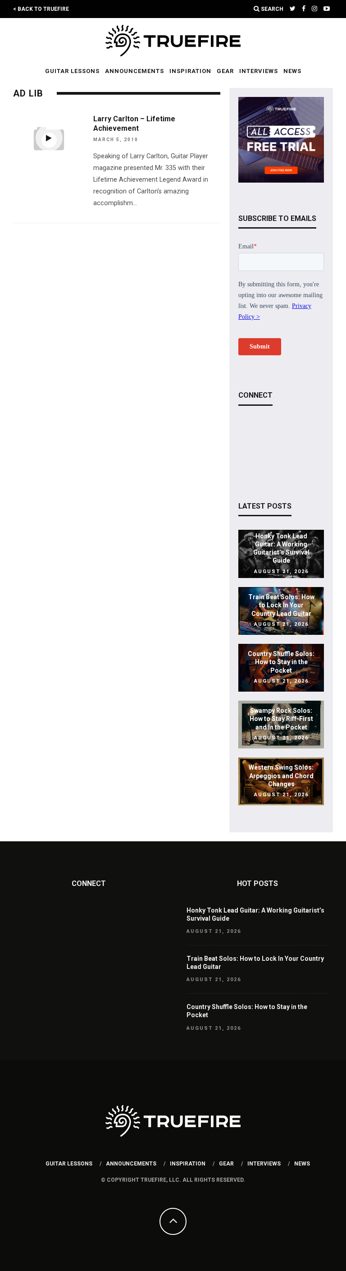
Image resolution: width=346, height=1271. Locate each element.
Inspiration (190, 71)
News (292, 71)
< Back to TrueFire (41, 9)
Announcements (134, 71)
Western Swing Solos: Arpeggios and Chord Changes (281, 776)
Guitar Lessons (72, 71)
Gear (225, 71)
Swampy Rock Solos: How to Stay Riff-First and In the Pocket (281, 719)
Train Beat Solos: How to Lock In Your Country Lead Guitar (281, 605)
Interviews (258, 71)
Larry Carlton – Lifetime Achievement (134, 124)
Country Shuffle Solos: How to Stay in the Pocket (281, 662)
